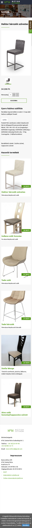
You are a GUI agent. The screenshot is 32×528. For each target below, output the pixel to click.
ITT (15, 525)
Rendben (26, 525)
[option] (16, 53)
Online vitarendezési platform (13, 478)
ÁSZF (5, 472)
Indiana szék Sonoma (11, 236)
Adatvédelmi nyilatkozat (11, 475)
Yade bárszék (7, 324)
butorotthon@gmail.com (14, 449)
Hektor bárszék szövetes (13, 192)
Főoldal (3, 14)
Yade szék (6, 280)
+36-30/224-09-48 (14, 443)
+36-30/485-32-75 (7, 446)
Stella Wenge (7, 368)
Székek (8, 14)
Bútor (16, 2)
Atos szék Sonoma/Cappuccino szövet (14, 413)
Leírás (4, 120)
